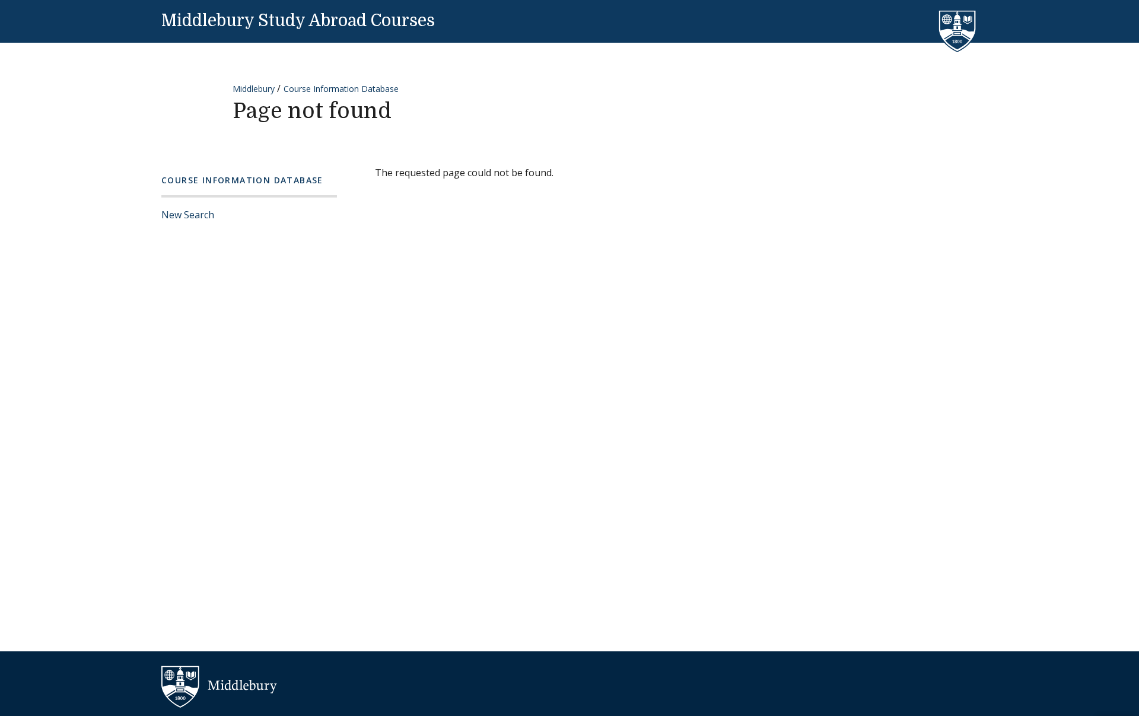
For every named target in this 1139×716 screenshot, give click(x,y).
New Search (187, 214)
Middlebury (254, 88)
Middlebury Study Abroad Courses (298, 20)
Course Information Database (341, 88)
